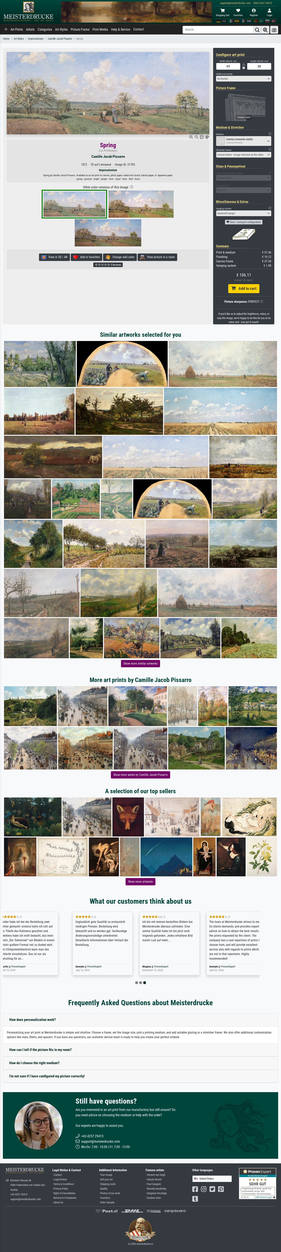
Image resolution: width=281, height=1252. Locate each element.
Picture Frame (80, 29)
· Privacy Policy (60, 1188)
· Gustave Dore (153, 1198)
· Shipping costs (107, 1184)
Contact (138, 29)
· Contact (57, 1175)
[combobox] (243, 79)
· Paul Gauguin (153, 1184)
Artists (30, 29)
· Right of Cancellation (63, 1193)
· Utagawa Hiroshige (156, 1193)
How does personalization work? (32, 1019)
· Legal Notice (59, 1179)
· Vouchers (104, 1198)
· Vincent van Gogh (155, 1175)
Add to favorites (89, 257)
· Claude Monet (154, 1179)
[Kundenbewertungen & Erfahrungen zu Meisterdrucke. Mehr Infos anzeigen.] (257, 1183)
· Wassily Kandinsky (156, 1188)
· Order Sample (107, 1202)
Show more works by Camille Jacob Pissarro (140, 775)
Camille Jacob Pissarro (60, 38)
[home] (6, 29)
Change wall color (122, 257)
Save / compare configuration (245, 222)
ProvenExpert (32, 966)
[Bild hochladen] (274, 30)
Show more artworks (140, 881)
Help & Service (120, 29)
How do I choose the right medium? (34, 1063)
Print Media (100, 29)
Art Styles (61, 29)
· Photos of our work (109, 1193)
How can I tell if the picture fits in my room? (40, 1050)
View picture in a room (160, 257)
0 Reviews (115, 264)
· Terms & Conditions (63, 1184)
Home (6, 38)
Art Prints (17, 29)
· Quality (103, 1188)
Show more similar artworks (140, 663)
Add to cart (246, 288)
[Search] (257, 30)
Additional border (224, 74)
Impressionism (36, 38)
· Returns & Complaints (64, 1198)
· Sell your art (106, 1179)
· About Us (57, 1202)
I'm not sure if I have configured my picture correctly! (47, 1076)
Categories (45, 29)
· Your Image (105, 1175)
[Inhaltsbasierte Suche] (265, 30)
